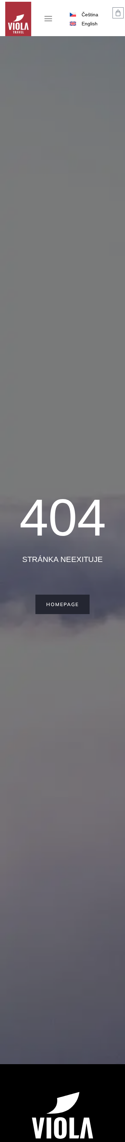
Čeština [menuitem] (90, 14)
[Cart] (118, 12)
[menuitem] (84, 14)
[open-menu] (48, 19)
